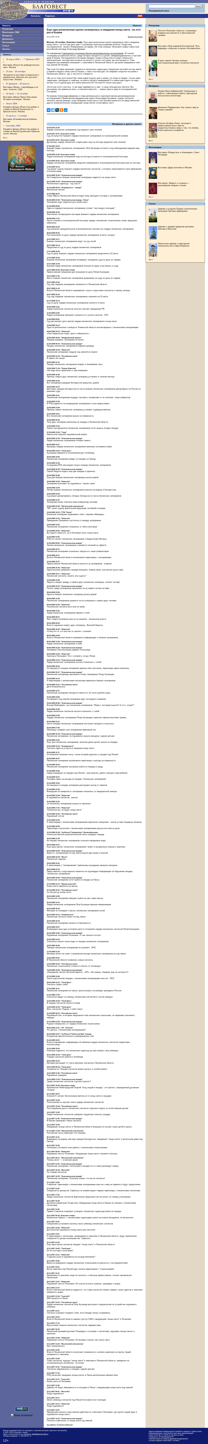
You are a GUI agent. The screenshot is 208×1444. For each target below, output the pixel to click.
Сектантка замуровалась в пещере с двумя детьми (70, 1369)
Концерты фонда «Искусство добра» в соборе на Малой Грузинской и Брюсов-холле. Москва (21, 131)
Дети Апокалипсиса (56, 687)
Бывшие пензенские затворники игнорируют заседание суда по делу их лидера (83, 260)
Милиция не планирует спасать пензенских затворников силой (76, 910)
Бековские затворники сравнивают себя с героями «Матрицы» (75, 514)
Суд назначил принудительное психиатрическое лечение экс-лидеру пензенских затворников (90, 229)
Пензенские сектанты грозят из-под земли (66, 917)
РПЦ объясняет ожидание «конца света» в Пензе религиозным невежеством (82, 1375)
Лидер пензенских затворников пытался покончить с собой (74, 662)
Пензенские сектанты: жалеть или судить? (66, 576)
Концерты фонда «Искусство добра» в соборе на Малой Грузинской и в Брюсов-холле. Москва (21, 109)
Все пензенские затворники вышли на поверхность (70, 416)
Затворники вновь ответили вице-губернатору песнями (72, 502)
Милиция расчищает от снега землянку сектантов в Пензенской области (80, 1063)
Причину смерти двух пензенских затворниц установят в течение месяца (80, 377)
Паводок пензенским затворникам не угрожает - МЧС (71, 947)
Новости (6, 25)
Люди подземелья (55, 1393)
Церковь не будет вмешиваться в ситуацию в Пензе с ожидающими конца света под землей (90, 1387)
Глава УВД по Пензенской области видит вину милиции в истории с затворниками (84, 196)
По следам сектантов (57, 1172)
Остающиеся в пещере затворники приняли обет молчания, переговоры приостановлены (88, 668)
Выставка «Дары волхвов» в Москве (175, 167)
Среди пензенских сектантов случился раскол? (69, 1081)
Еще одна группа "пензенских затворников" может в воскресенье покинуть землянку (86, 847)
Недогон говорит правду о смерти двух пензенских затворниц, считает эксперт (83, 582)
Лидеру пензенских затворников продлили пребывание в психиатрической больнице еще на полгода (93, 163)
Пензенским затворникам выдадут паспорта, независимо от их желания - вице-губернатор (88, 397)
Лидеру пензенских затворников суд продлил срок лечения (74, 130)
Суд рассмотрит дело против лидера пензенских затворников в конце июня (82, 321)
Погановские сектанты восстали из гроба (66, 607)
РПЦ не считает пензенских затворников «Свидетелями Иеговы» (77, 539)
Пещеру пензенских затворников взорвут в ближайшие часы (74, 364)
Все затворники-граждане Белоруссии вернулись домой (73, 383)
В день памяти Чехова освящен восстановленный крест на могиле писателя (178, 61)
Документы (7, 39)
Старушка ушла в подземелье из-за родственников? (71, 1257)
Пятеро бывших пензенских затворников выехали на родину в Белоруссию (81, 490)
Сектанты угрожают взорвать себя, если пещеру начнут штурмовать (78, 1313)
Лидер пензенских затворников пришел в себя (68, 613)
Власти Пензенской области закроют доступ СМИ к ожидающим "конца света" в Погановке (89, 1319)
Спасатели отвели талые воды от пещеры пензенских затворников (78, 941)
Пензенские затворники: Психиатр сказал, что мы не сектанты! (76, 1178)
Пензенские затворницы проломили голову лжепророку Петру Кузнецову (80, 674)
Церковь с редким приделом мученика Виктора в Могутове (176, 227)
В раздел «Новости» (65, 1425)
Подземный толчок (55, 816)
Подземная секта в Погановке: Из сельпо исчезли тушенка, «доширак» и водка (83, 1284)
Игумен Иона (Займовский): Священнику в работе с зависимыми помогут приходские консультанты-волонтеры (177, 93)
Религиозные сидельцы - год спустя (63, 183)
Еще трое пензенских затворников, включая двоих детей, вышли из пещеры (82, 742)
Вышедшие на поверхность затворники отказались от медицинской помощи (82, 791)
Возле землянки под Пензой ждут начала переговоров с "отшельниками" (80, 1269)
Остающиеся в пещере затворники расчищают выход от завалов (77, 785)
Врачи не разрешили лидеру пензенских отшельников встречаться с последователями (87, 1263)
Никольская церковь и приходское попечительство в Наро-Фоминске (174, 244)
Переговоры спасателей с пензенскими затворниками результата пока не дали (83, 828)
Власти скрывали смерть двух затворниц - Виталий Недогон (75, 625)
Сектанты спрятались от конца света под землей (69, 1420)
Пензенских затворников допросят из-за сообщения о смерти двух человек (81, 600)
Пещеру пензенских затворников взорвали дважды (70, 346)
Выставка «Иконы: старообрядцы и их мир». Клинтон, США (20, 88)
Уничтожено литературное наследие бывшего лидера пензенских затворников (83, 214)
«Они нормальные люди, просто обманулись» (68, 333)
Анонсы (6, 49)
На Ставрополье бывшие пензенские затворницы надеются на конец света (81, 177)
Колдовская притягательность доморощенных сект (70, 1036)
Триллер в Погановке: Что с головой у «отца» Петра (71, 656)
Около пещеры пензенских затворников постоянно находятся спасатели (80, 723)
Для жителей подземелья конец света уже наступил (71, 1230)
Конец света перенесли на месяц (62, 886)
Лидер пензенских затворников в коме (64, 643)
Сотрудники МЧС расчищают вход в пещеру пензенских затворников (79, 465)
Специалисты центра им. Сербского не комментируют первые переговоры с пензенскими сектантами (93, 1190)
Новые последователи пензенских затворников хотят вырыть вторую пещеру (82, 428)
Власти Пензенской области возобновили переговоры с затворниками (79, 557)
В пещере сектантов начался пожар (63, 1003)
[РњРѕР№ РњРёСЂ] (65, 110)
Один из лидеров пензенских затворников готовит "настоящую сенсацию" (81, 208)
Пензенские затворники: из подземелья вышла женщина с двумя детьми (80, 736)
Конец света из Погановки (59, 1381)
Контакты (35, 16)
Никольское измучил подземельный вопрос (67, 434)
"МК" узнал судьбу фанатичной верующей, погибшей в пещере (76, 508)
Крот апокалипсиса (55, 1346)
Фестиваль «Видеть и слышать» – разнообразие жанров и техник (174, 184)
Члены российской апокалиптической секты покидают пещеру (75, 834)
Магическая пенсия (56, 190)
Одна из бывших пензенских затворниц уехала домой (71, 594)
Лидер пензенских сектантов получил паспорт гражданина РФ (75, 309)
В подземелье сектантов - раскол (62, 797)
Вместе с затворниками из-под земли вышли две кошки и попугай (77, 853)
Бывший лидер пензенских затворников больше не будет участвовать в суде (82, 266)
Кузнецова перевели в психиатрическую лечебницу (70, 453)
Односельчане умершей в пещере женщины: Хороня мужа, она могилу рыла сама (85, 570)
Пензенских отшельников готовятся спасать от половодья (74, 966)
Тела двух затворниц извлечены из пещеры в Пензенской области (77, 422)
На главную (51, 1425)
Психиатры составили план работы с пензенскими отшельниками (77, 1147)
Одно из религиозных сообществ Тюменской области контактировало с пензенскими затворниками (92, 327)
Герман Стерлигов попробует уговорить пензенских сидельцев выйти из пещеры (84, 1211)
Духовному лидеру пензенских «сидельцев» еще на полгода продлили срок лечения (86, 142)
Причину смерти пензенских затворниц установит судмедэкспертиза (78, 409)
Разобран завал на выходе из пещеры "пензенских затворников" (76, 779)
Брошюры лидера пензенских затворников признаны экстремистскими (79, 446)
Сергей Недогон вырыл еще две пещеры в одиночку (71, 471)
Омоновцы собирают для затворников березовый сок (71, 730)
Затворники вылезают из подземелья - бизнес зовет (71, 483)
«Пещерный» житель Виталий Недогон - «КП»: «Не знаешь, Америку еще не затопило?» (88, 972)
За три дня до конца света (59, 892)
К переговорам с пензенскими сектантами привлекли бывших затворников (81, 680)
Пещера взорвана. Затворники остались (65, 340)
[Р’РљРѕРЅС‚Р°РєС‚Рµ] (48, 110)
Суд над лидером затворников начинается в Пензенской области (77, 284)
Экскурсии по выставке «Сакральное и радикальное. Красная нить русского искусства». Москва (21, 77)
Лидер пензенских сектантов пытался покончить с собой (73, 711)
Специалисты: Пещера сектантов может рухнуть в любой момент (77, 1069)
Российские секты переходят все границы (66, 1133)
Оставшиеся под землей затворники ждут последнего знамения (76, 699)
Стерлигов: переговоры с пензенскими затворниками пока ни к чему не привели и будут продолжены (93, 1184)
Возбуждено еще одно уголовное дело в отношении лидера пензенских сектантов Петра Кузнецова (93, 929)
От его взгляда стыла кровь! (60, 1250)
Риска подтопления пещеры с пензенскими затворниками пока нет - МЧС (81, 978)
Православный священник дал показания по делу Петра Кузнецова (78, 272)
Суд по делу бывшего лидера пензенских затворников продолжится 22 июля (82, 253)
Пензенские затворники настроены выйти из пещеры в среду (75, 767)
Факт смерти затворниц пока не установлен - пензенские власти (76, 619)
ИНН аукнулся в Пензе (57, 1298)
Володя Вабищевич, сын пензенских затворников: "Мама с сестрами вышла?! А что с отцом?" (90, 705)
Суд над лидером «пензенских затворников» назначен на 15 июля (77, 296)
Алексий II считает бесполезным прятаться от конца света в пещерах (79, 1096)
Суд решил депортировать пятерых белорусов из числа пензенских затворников (84, 496)
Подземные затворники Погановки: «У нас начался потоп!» (74, 935)
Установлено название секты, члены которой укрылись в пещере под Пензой (82, 754)
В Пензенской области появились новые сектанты (70, 960)
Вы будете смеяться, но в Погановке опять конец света (72, 533)
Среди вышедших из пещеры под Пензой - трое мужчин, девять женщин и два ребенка (87, 773)
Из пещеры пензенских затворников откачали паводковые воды (76, 840)
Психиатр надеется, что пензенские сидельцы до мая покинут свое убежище (82, 1050)
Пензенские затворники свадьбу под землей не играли (72, 352)
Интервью (7, 35)
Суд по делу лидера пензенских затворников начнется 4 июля (76, 303)
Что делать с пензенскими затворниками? (66, 1030)
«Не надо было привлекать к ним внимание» (67, 370)
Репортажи (7, 29)
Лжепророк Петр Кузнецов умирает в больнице (68, 650)
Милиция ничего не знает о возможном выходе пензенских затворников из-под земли (86, 953)
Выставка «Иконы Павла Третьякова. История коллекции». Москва (20, 98)
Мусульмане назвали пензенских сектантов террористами (74, 1325)
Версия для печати (135, 37)
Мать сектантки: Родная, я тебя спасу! (65, 1009)
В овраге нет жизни (56, 358)
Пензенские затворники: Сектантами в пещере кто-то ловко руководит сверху (83, 1166)
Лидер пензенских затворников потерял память (69, 440)
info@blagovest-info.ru (40, 1434)
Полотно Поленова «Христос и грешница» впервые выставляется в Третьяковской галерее (177, 32)
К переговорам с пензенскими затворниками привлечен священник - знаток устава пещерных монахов (94, 822)
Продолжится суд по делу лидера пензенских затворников (74, 247)
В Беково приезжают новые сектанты (64, 1120)
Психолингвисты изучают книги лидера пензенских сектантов (75, 1102)
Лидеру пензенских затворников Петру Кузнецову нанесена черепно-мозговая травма (86, 717)
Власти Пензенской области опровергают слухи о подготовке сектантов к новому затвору (88, 290)
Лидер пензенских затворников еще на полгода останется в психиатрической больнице (87, 156)
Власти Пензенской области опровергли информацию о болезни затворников (82, 637)
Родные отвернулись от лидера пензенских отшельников (73, 1024)
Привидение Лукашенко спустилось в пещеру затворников (74, 520)
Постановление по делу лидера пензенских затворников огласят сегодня (81, 235)
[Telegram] (53, 110)
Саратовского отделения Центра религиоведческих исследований (92, 53)
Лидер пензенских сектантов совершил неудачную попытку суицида (78, 1114)
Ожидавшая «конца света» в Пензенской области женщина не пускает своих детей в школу (89, 1127)
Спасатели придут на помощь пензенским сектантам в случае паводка (80, 997)
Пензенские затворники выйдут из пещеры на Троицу (71, 459)
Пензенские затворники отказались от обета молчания (72, 527)
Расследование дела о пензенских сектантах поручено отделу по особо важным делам (87, 1108)
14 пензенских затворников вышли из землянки (68, 803)
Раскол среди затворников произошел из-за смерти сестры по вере (78, 588)
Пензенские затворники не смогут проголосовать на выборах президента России (84, 990)
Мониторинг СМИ (10, 32)
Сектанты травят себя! (57, 984)
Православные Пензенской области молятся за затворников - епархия (79, 563)
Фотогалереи (8, 42)
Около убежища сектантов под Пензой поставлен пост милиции (76, 1400)
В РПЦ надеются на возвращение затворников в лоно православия (78, 403)
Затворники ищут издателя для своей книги (67, 202)
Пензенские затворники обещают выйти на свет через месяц (75, 898)
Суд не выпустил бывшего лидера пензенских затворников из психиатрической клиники (87, 136)
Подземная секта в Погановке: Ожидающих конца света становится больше (82, 1153)
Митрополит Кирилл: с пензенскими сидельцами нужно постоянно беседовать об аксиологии (90, 1217)
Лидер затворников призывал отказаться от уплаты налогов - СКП (77, 315)
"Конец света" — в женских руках (62, 1160)
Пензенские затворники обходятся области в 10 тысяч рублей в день (79, 693)
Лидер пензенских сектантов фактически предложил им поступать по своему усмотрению (88, 1197)
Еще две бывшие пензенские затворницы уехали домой (72, 477)
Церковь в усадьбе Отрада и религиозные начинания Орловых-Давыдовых (177, 210)
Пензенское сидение (56, 859)
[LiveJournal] (57, 110)
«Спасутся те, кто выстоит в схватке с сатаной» (69, 631)
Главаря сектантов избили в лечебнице (65, 1057)
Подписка (50, 16)
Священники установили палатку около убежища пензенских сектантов (80, 1224)
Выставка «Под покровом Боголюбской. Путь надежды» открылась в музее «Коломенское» (179, 47)
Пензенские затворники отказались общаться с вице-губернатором (78, 551)
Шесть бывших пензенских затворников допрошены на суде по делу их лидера (83, 278)
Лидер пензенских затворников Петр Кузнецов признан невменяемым (79, 904)
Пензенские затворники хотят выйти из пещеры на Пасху (73, 880)
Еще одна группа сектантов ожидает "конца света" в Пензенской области (81, 1244)
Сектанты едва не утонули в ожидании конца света (70, 748)
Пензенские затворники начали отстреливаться (69, 923)
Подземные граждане (57, 1075)
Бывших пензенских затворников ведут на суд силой (71, 241)
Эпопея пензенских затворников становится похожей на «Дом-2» (77, 545)
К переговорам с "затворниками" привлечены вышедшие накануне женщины (82, 865)
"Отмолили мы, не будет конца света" (64, 810)
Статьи (5, 46)
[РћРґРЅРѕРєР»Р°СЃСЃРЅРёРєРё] (61, 110)
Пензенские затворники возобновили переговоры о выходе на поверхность (81, 760)
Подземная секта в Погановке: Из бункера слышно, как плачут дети (78, 1340)
